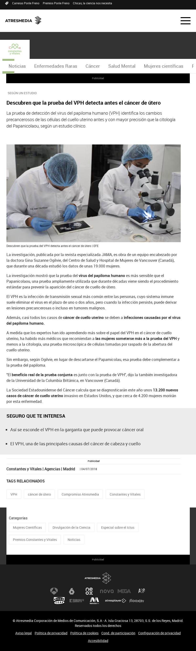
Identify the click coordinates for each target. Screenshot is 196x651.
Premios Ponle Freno (56, 3)
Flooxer (137, 600)
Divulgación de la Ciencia (71, 527)
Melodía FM (94, 600)
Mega (124, 591)
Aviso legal (23, 633)
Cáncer (93, 66)
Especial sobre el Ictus (117, 527)
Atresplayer (115, 600)
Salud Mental (122, 66)
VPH (14, 494)
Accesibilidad (98, 640)
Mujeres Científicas (27, 527)
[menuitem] (17, 66)
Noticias (17, 66)
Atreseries (142, 591)
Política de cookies (84, 633)
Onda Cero (59, 600)
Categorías (18, 518)
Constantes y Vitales (125, 494)
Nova (107, 591)
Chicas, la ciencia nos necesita (92, 3)
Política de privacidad (51, 633)
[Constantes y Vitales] (15, 49)
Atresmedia (98, 578)
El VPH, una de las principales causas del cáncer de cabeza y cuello (75, 443)
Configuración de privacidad (159, 633)
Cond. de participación (118, 633)
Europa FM (77, 600)
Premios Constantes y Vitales (35, 539)
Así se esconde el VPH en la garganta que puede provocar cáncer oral (77, 429)
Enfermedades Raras (55, 66)
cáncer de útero (39, 494)
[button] (182, 21)
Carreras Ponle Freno (25, 3)
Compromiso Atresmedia (80, 494)
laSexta (72, 591)
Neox (89, 591)
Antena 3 (54, 591)
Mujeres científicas (163, 66)
